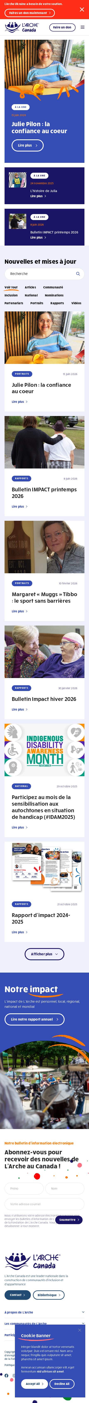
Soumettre (67, 1219)
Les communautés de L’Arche (26, 1323)
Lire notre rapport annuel (32, 1019)
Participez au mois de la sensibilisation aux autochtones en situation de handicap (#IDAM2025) (43, 807)
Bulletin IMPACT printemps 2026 (54, 232)
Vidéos (76, 303)
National (31, 295)
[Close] (79, 1330)
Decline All (61, 1384)
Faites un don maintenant (28, 13)
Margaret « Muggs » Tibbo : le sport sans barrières (44, 597)
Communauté (53, 287)
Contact (16, 1295)
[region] (50, 1361)
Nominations (54, 295)
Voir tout (11, 287)
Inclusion (11, 295)
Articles (30, 287)
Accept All (33, 1384)
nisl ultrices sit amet (50, 1371)
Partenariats (14, 303)
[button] (81, 9)
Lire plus (36, 196)
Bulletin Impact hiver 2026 (44, 698)
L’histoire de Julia (43, 191)
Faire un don (62, 27)
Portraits (36, 303)
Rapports (57, 303)
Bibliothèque (47, 1295)
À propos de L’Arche (19, 1312)
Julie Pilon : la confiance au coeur (39, 127)
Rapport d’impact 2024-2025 (41, 918)
